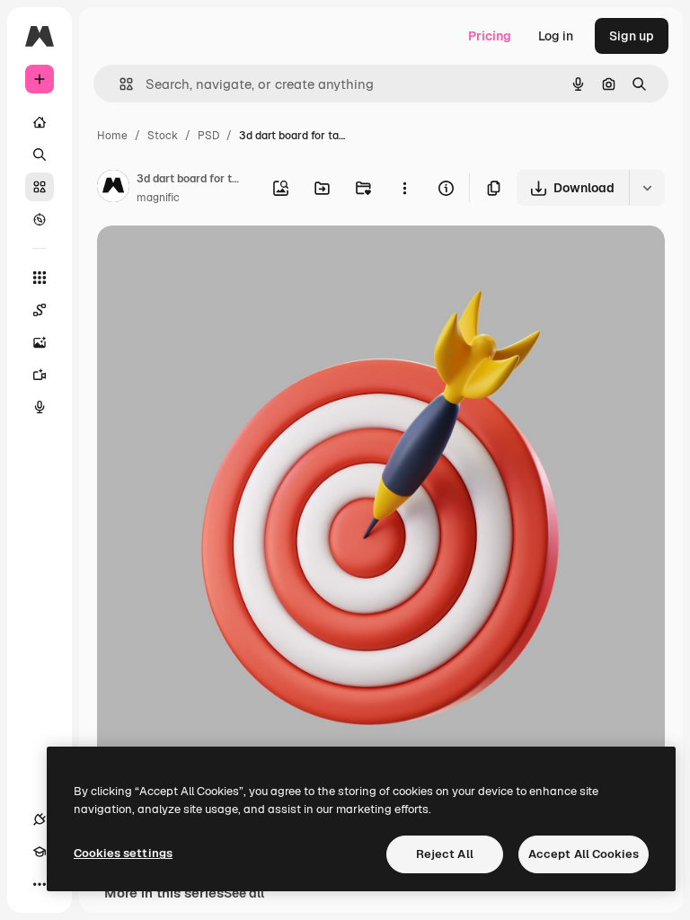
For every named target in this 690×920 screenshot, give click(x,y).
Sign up (631, 36)
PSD (208, 135)
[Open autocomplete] (119, 84)
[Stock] (39, 186)
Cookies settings (123, 853)
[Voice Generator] (39, 407)
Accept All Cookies (583, 854)
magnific (158, 197)
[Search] (39, 154)
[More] (39, 884)
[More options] (404, 188)
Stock (162, 135)
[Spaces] (39, 310)
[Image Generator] (39, 342)
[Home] (39, 122)
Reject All (444, 854)
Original (212, 260)
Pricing (489, 36)
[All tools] (39, 277)
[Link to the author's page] (113, 189)
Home (112, 135)
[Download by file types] (647, 188)
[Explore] (39, 219)
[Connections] (39, 819)
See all (244, 893)
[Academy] (39, 851)
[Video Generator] (39, 374)
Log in (555, 36)
